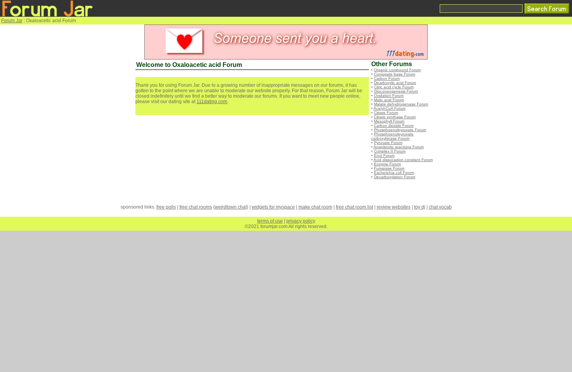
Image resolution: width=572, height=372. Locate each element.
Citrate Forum (386, 113)
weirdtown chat (231, 207)
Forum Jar (12, 20)
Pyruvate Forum (388, 142)
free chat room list (354, 207)
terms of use (270, 221)
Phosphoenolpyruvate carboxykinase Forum (392, 136)
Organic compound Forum (397, 70)
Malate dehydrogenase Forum (401, 104)
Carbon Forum (387, 78)
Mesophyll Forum (389, 121)
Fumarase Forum (389, 168)
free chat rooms (195, 207)
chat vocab (440, 207)
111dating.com (212, 101)
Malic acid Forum (389, 100)
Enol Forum (384, 155)
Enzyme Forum (387, 164)
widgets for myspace (273, 207)
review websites (394, 207)
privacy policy (300, 221)
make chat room (315, 207)
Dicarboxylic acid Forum (395, 83)
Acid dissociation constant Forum (403, 160)
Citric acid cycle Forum (394, 87)
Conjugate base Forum (394, 74)
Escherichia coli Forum (394, 172)
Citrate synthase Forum (395, 117)
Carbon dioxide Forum (394, 125)
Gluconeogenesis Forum (396, 91)
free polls (166, 207)
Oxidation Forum (389, 95)
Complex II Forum (389, 151)
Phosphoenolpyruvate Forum (400, 130)
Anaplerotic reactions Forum (399, 147)
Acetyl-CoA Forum (389, 108)
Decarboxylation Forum (394, 177)
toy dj (419, 207)
